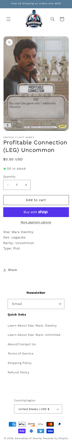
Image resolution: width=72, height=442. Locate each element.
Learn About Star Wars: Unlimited (34, 335)
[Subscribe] (59, 304)
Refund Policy (18, 372)
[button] (8, 19)
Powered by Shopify (55, 438)
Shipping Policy (20, 363)
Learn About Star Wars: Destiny (32, 325)
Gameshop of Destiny (28, 438)
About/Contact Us (22, 344)
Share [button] (12, 270)
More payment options (36, 222)
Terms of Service (21, 353)
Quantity (9, 176)
